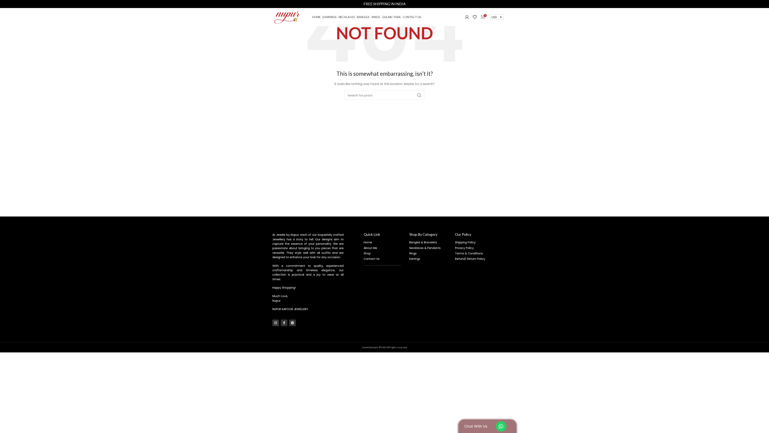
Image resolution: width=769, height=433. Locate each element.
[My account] (467, 17)
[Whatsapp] (501, 426)
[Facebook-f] (284, 323)
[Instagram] (275, 323)
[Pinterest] (292, 323)
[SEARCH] (419, 95)
